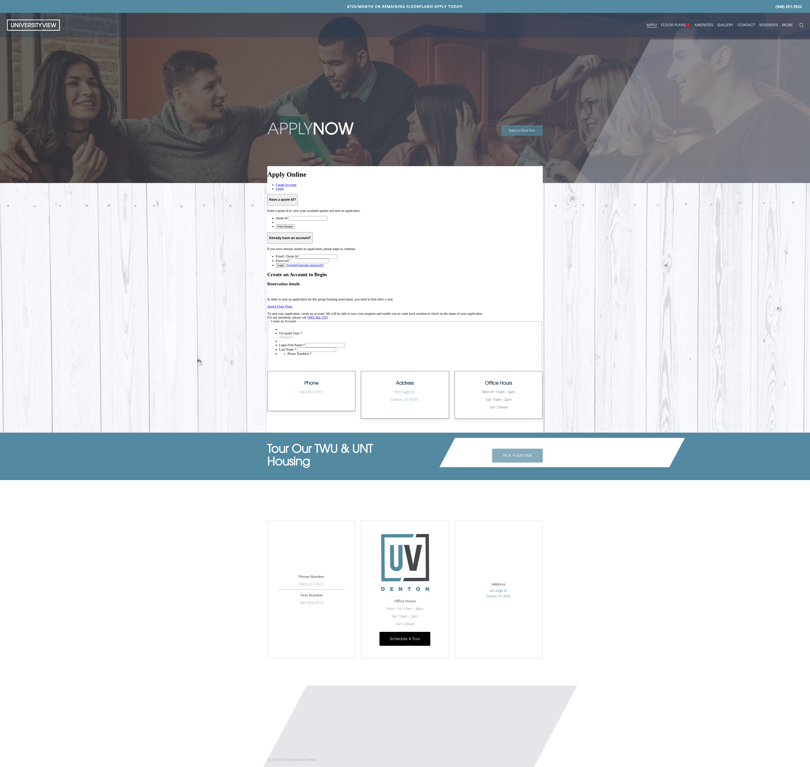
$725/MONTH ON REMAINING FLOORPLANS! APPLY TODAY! (405, 6)
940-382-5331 (311, 391)
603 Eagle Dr (498, 591)
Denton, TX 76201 (498, 596)
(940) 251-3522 (311, 584)
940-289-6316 (311, 602)
